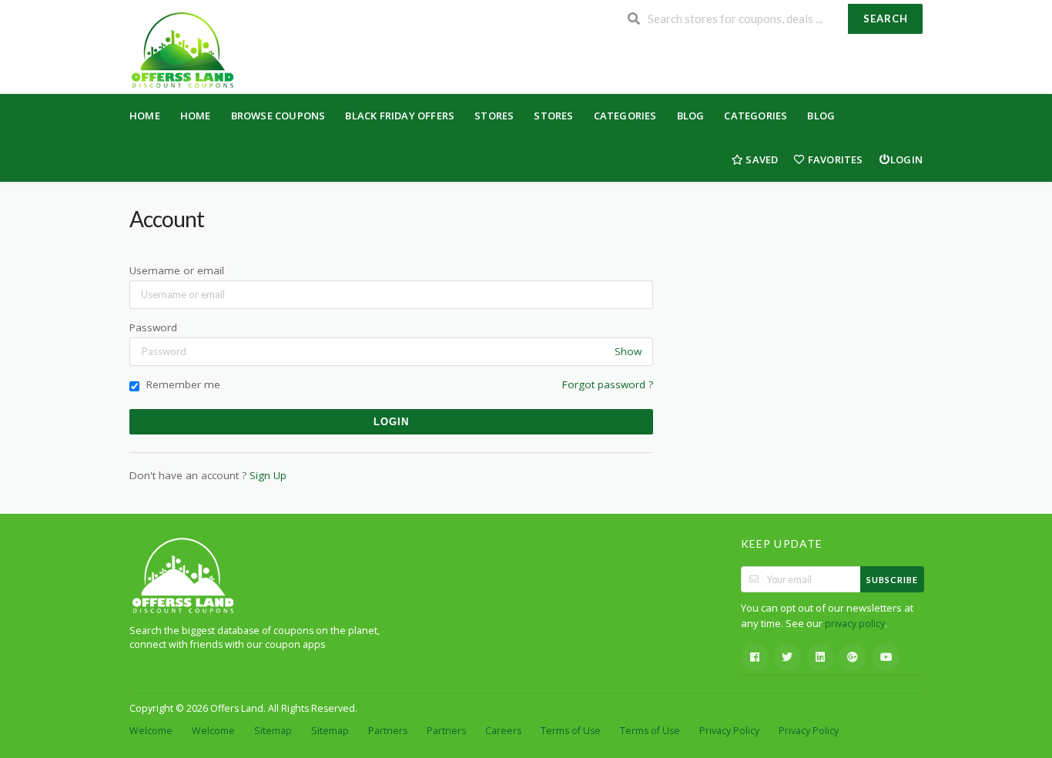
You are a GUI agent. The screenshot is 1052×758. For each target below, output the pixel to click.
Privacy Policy (729, 730)
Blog (691, 115)
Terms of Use (571, 730)
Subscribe (892, 580)
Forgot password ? (607, 384)
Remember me (181, 384)
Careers (503, 730)
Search (885, 18)
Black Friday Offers (399, 115)
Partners (387, 730)
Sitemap (273, 730)
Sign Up (268, 475)
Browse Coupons (278, 115)
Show (628, 351)
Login (906, 159)
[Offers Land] (182, 48)
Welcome (151, 730)
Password (153, 327)
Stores (494, 115)
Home (144, 115)
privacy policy (855, 623)
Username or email (176, 270)
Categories (625, 115)
